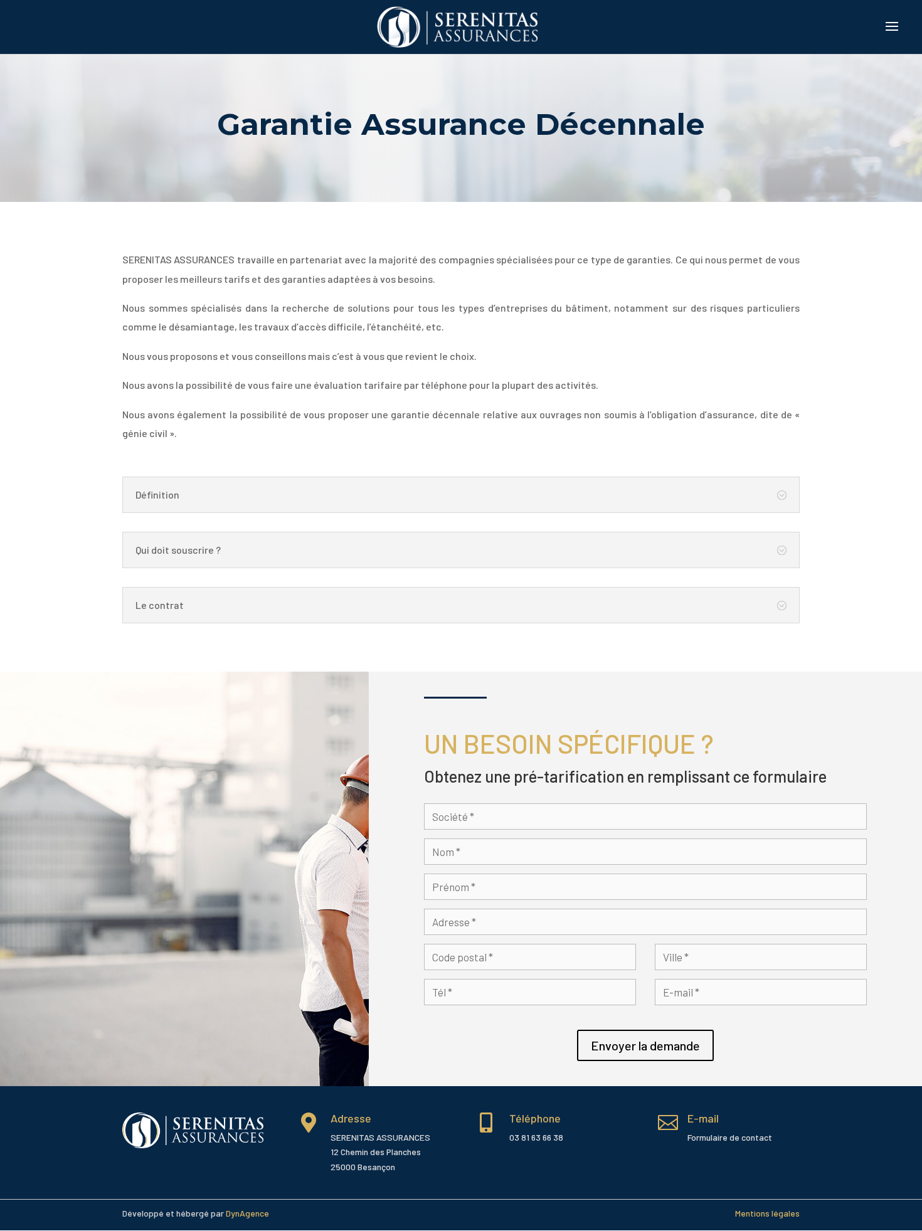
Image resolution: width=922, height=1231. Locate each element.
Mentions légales (767, 1213)
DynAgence (247, 1213)
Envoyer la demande (645, 1045)
